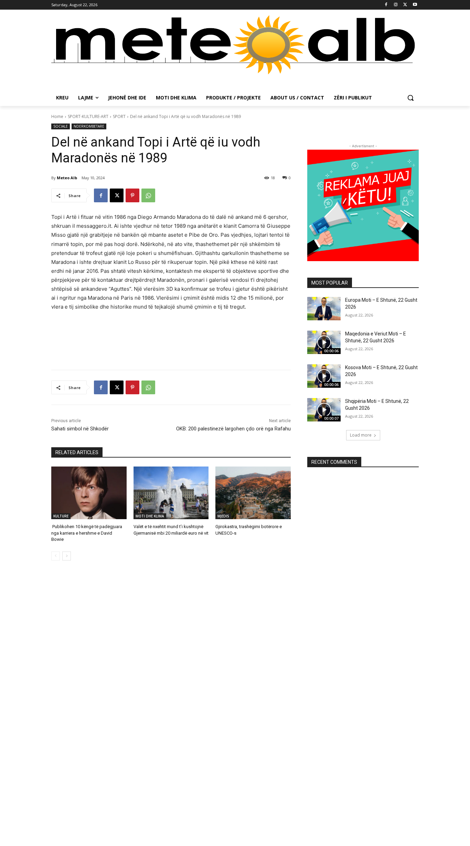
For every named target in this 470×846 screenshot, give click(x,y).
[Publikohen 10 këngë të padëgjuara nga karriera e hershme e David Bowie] (89, 493)
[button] (410, 97)
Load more (361, 435)
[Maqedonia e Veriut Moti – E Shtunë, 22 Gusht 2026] (324, 342)
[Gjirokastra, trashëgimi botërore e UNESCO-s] (253, 493)
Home (57, 116)
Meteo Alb (67, 177)
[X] (405, 5)
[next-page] (66, 555)
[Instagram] (396, 5)
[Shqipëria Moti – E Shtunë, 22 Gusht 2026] (324, 409)
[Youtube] (415, 5)
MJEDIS (223, 516)
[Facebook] (386, 5)
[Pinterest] (132, 195)
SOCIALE (60, 126)
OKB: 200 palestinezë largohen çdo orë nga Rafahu (233, 429)
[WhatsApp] (148, 195)
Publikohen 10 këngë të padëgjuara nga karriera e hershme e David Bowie (86, 533)
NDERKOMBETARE (89, 126)
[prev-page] (55, 555)
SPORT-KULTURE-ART (88, 116)
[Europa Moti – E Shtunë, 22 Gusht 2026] (324, 308)
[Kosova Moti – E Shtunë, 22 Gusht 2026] (324, 376)
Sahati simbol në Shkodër (80, 429)
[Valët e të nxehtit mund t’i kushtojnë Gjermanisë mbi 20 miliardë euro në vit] (171, 493)
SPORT (119, 116)
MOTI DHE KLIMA (150, 516)
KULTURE (60, 516)
